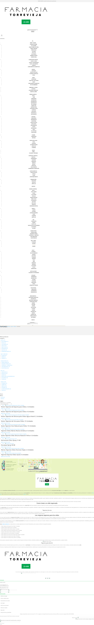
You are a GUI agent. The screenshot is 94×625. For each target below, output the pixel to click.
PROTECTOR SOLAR (33, 72)
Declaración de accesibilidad (6, 612)
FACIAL (33, 95)
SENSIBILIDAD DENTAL (34, 205)
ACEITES (33, 126)
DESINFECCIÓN (34, 278)
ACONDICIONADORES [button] (6, 388)
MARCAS (33, 319)
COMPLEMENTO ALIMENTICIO (33, 83)
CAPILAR (33, 173)
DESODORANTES (34, 125)
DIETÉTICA (33, 157)
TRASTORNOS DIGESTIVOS (33, 297)
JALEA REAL (34, 255)
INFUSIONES (34, 180)
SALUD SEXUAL (33, 287)
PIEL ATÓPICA (33, 54)
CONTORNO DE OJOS (34, 108)
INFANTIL (33, 69)
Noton (4, 524)
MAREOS (33, 312)
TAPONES (34, 244)
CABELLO (33, 208)
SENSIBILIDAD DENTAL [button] (6, 351)
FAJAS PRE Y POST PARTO (33, 80)
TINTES (34, 214)
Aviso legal (3, 603)
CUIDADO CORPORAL (33, 188)
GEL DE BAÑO (33, 45)
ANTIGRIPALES (33, 298)
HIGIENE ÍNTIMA (33, 230)
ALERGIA (33, 310)
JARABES (33, 303)
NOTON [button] (3, 397)
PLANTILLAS (34, 223)
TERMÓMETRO (33, 276)
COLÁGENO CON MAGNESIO (34, 272)
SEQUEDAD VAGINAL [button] (6, 363)
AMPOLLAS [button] (4, 386)
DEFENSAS (34, 264)
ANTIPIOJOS (34, 70)
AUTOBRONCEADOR (33, 144)
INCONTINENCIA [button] (5, 368)
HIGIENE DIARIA (34, 232)
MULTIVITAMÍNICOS (33, 253)
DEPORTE (33, 186)
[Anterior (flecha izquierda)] (0, 624)
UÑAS (34, 261)
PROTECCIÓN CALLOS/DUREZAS (34, 225)
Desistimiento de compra (5, 600)
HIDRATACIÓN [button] (5, 372)
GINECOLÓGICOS (33, 315)
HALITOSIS (34, 201)
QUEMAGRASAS (34, 158)
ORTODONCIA (33, 200)
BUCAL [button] (3, 340)
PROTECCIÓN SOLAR (33, 140)
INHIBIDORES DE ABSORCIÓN (33, 168)
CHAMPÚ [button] (4, 384)
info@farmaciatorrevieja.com (4, 589)
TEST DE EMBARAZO (33, 84)
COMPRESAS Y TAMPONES (34, 235)
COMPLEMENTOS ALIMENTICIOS (34, 66)
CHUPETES (33, 88)
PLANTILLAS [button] (4, 373)
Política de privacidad (4, 605)
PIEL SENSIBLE (33, 104)
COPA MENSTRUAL (33, 236)
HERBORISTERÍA (33, 179)
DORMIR (33, 305)
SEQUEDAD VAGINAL (34, 233)
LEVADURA (34, 257)
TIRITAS (33, 283)
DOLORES (33, 304)
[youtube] (46, 578)
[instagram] (48, 578)
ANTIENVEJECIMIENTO (34, 176)
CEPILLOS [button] (4, 345)
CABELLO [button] (3, 381)
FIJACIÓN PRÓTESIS (33, 197)
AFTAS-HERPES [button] (5, 341)
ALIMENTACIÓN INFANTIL (33, 59)
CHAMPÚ (33, 210)
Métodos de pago (4, 596)
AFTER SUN (34, 146)
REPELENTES (33, 282)
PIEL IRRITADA (33, 130)
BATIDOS (33, 164)
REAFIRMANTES (34, 102)
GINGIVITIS (34, 204)
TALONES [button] (4, 379)
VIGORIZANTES (34, 290)
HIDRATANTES (33, 98)
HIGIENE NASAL (34, 57)
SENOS (34, 81)
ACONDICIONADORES (34, 212)
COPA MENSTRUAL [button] (6, 366)
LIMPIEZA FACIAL (34, 107)
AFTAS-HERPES (34, 191)
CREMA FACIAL (33, 49)
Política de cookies (4, 607)
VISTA (34, 260)
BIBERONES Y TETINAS (33, 87)
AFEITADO (34, 137)
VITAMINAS (34, 147)
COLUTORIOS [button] (5, 344)
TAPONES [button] (4, 358)
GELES (34, 129)
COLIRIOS (34, 243)
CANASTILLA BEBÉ (33, 91)
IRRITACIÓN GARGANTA (33, 300)
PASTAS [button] (4, 342)
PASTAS (33, 193)
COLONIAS (34, 51)
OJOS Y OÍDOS (33, 240)
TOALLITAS (34, 52)
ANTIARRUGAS (33, 99)
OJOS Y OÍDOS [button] (4, 354)
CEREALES (34, 65)
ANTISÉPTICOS (33, 311)
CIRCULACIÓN (33, 132)
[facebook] (44, 578)
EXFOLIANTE (34, 111)
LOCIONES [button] (4, 387)
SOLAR (34, 175)
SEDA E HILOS (33, 198)
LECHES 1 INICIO (34, 61)
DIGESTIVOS (34, 165)
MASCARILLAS (33, 112)
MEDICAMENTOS (33, 295)
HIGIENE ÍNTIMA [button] (4, 360)
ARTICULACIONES (33, 271)
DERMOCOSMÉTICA (33, 94)
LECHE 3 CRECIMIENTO (34, 63)
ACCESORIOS (33, 226)
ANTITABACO (33, 317)
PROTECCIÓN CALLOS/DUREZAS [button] (8, 376)
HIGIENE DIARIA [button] (5, 362)
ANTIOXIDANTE (34, 114)
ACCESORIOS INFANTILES (33, 90)
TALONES (34, 228)
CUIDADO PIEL (33, 314)
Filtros (2, 401)
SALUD (33, 250)
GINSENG (33, 254)
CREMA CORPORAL (33, 48)
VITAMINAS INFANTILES (34, 73)
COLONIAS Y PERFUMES (33, 153)
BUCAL (34, 75)
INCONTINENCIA (34, 237)
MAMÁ (33, 77)
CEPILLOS (34, 196)
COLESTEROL (33, 265)
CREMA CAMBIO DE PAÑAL (34, 47)
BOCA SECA (34, 203)
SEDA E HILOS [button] (5, 347)
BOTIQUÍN (33, 275)
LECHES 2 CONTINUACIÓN (34, 62)
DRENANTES (34, 161)
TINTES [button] (4, 390)
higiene (24, 494)
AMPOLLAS (34, 183)
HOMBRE (33, 135)
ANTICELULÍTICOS (34, 122)
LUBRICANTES (33, 289)
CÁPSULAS (34, 182)
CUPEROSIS (34, 109)
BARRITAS (34, 162)
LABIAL (33, 151)
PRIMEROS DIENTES (33, 55)
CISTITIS (33, 267)
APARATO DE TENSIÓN (34, 285)
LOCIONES (34, 211)
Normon (7, 524)
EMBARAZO (34, 262)
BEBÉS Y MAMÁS (33, 42)
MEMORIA (34, 258)
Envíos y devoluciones (5, 598)
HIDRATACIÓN (33, 136)
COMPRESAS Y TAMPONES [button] (7, 365)
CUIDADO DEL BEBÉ (33, 44)
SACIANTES (34, 159)
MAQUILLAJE (33, 105)
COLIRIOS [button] (4, 355)
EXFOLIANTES (33, 123)
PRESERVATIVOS (34, 292)
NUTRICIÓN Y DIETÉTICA (33, 155)
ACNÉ (34, 97)
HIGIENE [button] (4, 356)
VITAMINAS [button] (4, 383)
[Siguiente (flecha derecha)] (1, 624)
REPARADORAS (34, 128)
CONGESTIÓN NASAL (33, 301)
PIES (33, 219)
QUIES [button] (2, 398)
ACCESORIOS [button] (5, 377)
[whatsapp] (49, 578)
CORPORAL (33, 116)
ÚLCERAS (33, 279)
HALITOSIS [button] (4, 349)
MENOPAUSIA (33, 268)
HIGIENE (33, 222)
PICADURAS (34, 280)
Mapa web (2, 610)
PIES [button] (2, 370)
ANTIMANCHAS (34, 101)
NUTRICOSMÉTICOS (33, 171)
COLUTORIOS (33, 194)
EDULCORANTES (34, 167)
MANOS (33, 150)
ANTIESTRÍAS (33, 79)
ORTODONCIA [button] (5, 348)
